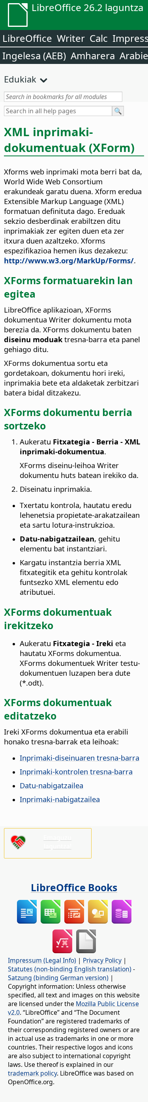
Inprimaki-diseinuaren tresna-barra (79, 758)
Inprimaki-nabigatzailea (60, 799)
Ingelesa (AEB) (34, 55)
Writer (71, 38)
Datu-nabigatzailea (51, 785)
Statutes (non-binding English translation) (69, 969)
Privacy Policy (102, 960)
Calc (99, 38)
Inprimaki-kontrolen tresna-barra (76, 771)
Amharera (93, 55)
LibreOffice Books (74, 887)
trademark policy (32, 1073)
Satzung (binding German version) (58, 977)
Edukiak (20, 79)
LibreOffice (27, 38)
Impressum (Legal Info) (42, 960)
